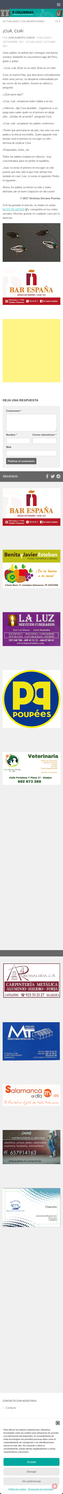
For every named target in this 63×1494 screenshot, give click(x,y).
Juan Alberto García (21, 37)
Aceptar (31, 1461)
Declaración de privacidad (40, 1489)
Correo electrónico (44, 434)
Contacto (11, 1407)
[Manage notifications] (55, 1486)
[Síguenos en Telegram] (58, 476)
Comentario (14, 410)
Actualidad (11, 21)
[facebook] (47, 476)
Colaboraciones (32, 21)
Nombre (11, 434)
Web (8, 447)
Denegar (31, 1471)
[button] (57, 1423)
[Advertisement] (31, 350)
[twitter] (53, 476)
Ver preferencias (31, 1481)
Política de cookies (17, 1489)
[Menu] (58, 4)
